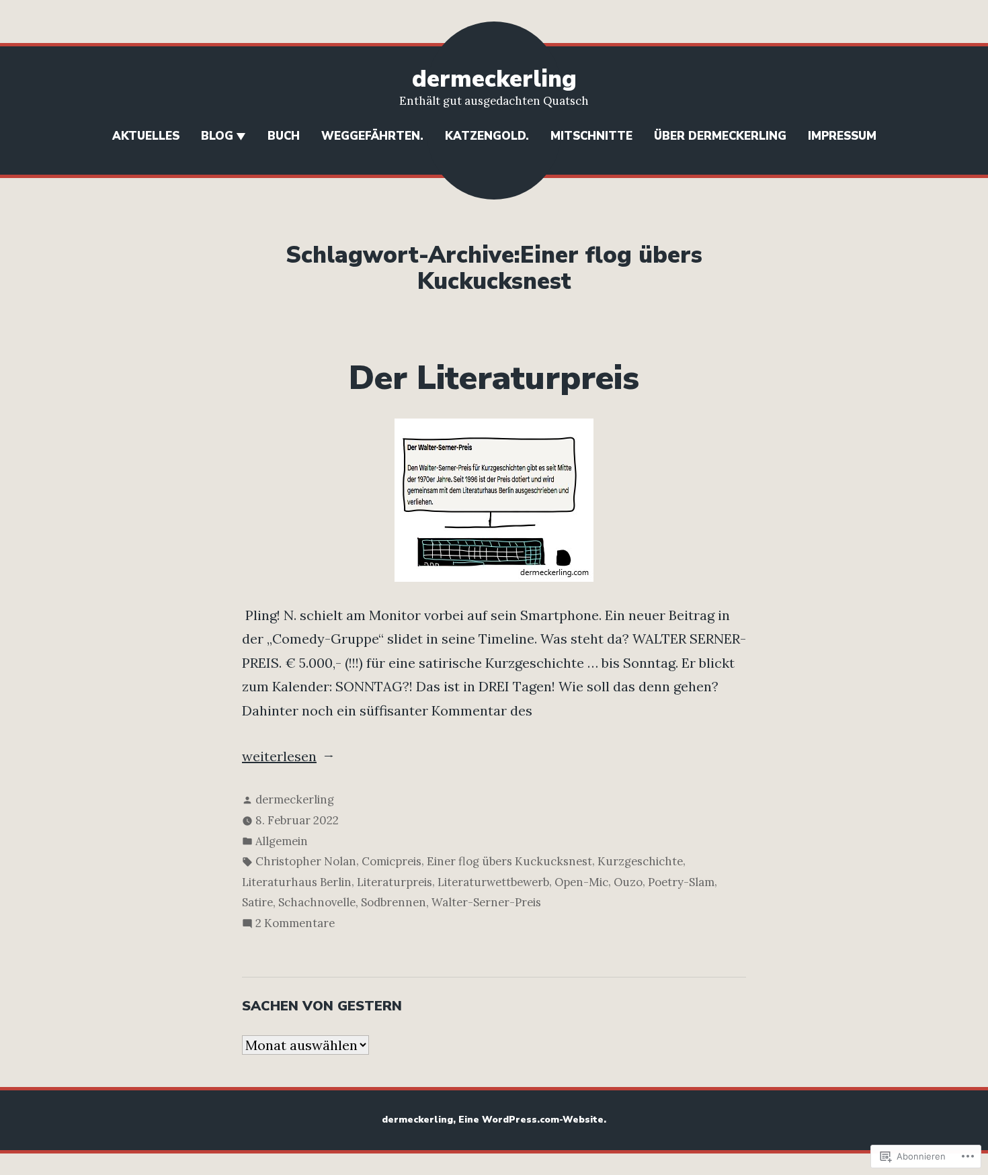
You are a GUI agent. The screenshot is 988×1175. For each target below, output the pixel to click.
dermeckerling (494, 79)
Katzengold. (487, 136)
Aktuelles (145, 136)
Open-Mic (581, 882)
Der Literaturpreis (494, 378)
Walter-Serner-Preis (486, 902)
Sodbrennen (393, 902)
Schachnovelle (317, 902)
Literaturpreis (394, 882)
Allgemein (281, 841)
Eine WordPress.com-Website (531, 1119)
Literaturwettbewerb (493, 882)
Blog (217, 136)
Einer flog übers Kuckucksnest (509, 861)
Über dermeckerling (720, 136)
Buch (283, 136)
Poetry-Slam (681, 882)
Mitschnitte (591, 136)
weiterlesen (279, 758)
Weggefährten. (372, 136)
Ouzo (628, 882)
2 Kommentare (295, 924)
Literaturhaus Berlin (297, 882)
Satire (257, 902)
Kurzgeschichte (640, 861)
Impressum (842, 136)
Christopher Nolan (305, 861)
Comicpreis (391, 861)
